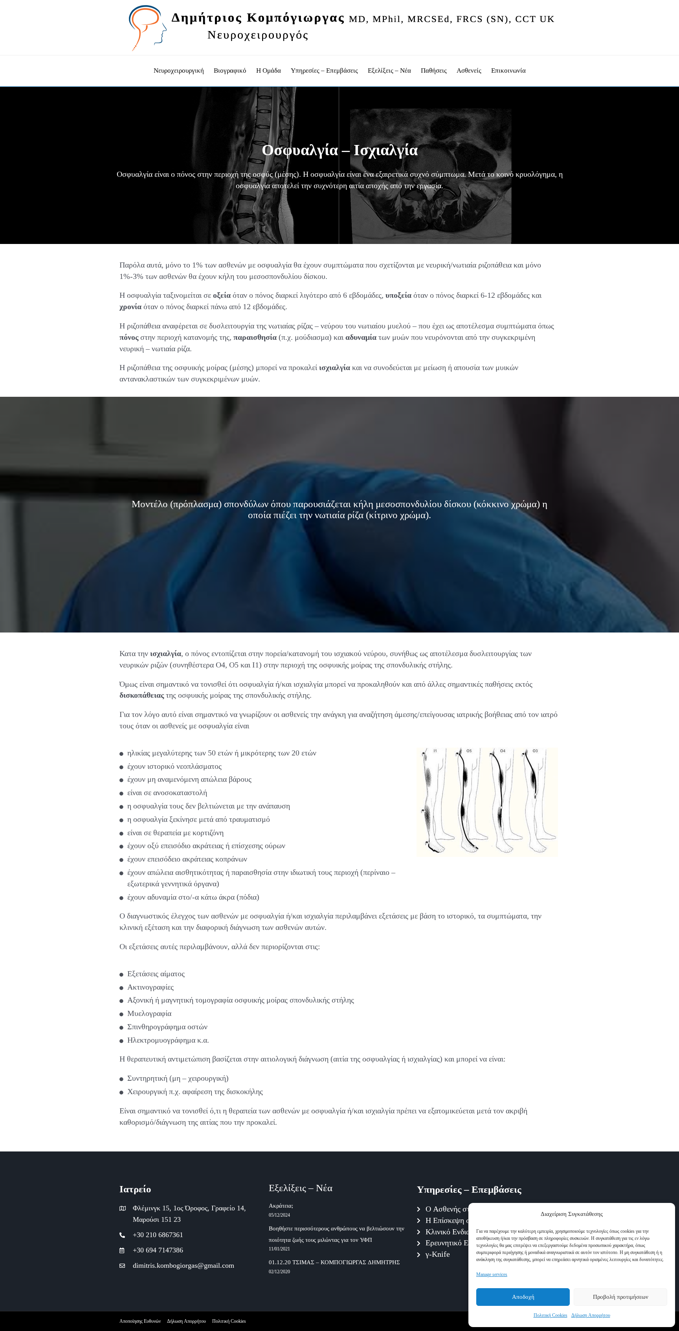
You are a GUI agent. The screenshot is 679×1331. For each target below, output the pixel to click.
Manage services (491, 1274)
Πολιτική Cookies (550, 1315)
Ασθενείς (469, 70)
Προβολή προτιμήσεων (620, 1297)
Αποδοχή (523, 1297)
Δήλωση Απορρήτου (590, 1315)
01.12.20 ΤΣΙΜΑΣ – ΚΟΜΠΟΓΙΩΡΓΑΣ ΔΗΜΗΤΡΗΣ (334, 1262)
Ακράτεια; (281, 1206)
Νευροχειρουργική (179, 70)
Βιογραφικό (230, 70)
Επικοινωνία (508, 70)
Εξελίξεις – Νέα (389, 70)
